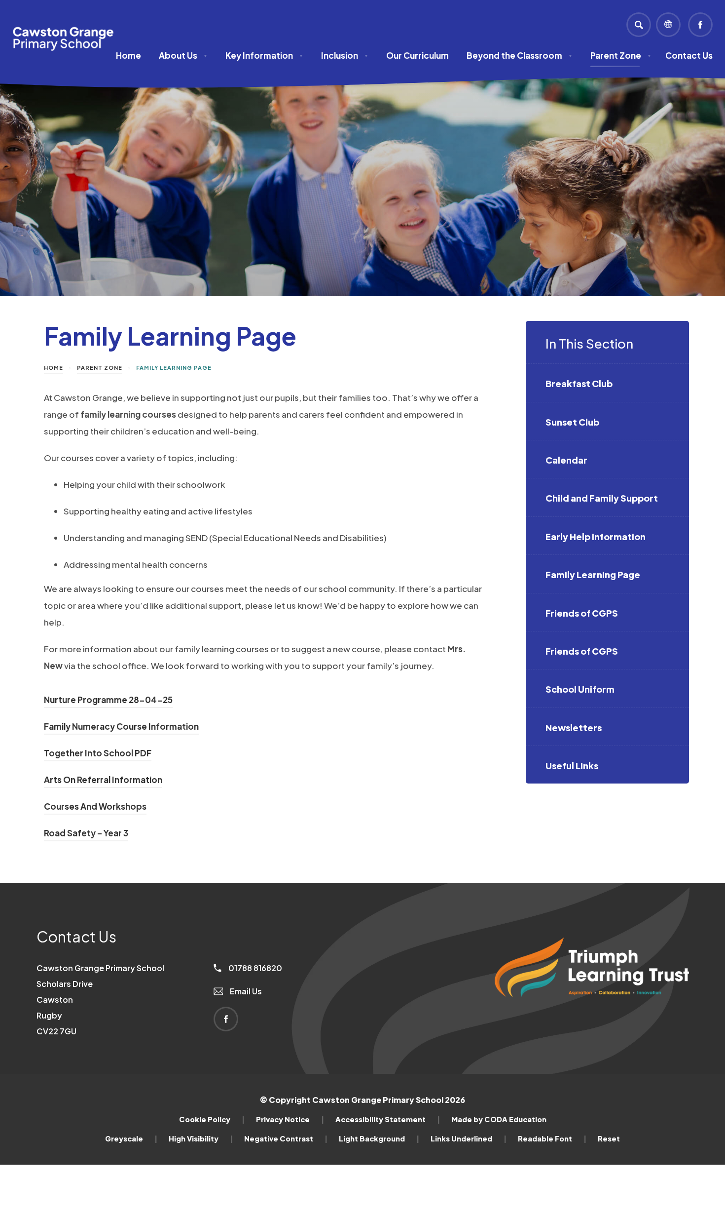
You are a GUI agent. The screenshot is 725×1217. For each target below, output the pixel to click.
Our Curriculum (417, 55)
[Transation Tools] (668, 24)
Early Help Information (595, 536)
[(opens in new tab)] (592, 1013)
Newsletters (573, 727)
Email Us (245, 991)
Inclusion (344, 55)
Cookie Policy (212, 1119)
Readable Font (552, 1138)
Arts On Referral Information (103, 781)
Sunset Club (572, 422)
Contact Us (689, 55)
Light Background (379, 1138)
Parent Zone (621, 55)
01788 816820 (254, 968)
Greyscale (131, 1138)
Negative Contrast (285, 1138)
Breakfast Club (579, 383)
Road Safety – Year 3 (86, 834)
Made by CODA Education (498, 1119)
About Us (183, 55)
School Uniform (580, 689)
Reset (609, 1138)
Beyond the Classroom (520, 55)
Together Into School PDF (97, 754)
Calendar (566, 460)
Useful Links (571, 765)
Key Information (264, 55)
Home (128, 55)
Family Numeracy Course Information (121, 728)
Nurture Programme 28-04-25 (108, 701)
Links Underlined (469, 1138)
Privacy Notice (290, 1119)
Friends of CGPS (581, 613)
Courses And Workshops (95, 808)
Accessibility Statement (387, 1119)
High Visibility (201, 1138)
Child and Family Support (601, 498)
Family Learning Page (592, 574)
